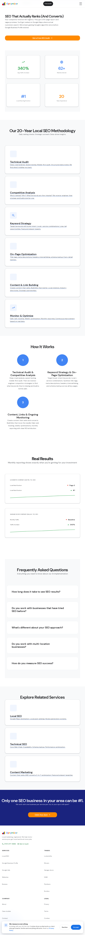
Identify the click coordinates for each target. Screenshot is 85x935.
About (4, 904)
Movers (46, 863)
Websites (5, 877)
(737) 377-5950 (10, 844)
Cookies (47, 918)
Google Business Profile (10, 863)
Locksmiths (48, 856)
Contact (5, 918)
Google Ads (6, 870)
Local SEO (5, 856)
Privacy (46, 904)
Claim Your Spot (41, 815)
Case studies (6, 911)
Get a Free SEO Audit (41, 38)
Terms (46, 911)
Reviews (4, 884)
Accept (76, 927)
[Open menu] (80, 3)
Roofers (46, 891)
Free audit (48, 4)
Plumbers (47, 884)
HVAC (46, 877)
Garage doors (49, 870)
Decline (64, 927)
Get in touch (24, 844)
